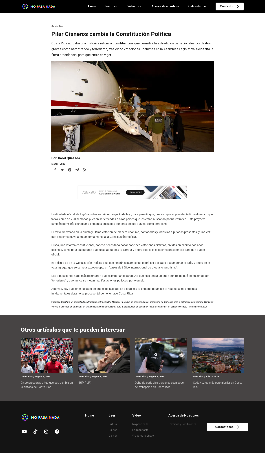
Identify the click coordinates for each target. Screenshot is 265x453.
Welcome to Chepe (143, 435)
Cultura (113, 424)
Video (136, 415)
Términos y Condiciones (182, 424)
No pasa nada (140, 424)
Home (89, 415)
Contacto (226, 6)
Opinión (113, 435)
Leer (112, 415)
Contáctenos (224, 427)
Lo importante (140, 429)
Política (113, 429)
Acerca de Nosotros (183, 415)
